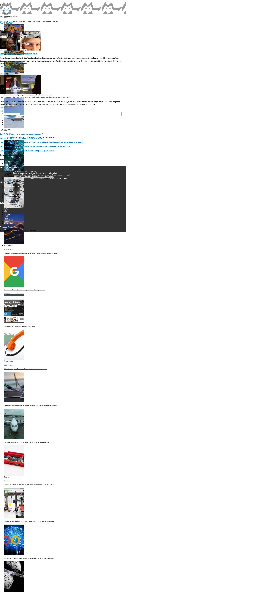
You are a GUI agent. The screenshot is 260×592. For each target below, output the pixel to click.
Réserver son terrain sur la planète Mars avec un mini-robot (35, 173)
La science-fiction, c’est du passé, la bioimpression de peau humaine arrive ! (42, 175)
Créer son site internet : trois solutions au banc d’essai (34, 177)
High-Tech (7, 214)
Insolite (6, 216)
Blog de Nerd (9, 188)
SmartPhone (8, 223)
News (6, 218)
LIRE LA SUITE (5, 66)
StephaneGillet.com (11, 197)
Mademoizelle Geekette (12, 195)
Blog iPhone (8, 190)
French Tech (8, 163)
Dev (5, 211)
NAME (2, 23)
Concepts (7, 207)
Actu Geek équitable (11, 186)
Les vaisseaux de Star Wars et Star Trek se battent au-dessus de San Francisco (35, 97)
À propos (3, 227)
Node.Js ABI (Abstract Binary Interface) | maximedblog (24, 178)
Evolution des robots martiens (25, 171)
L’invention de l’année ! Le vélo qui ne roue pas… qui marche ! (27, 151)
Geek (6, 194)
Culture (6, 209)
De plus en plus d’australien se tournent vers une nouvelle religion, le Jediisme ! (35, 146)
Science (7, 222)
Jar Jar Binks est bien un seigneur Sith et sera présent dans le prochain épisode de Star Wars (41, 142)
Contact (11, 227)
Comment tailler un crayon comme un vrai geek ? (21, 138)
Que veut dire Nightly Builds (59, 178)
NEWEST (9, 23)
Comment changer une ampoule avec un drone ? (21, 134)
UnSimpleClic (9, 199)
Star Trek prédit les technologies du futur (18, 54)
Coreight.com (9, 192)
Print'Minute (8, 27)
